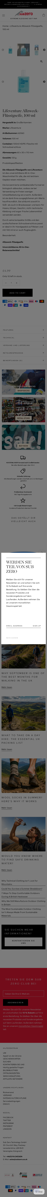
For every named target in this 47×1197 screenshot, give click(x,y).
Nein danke (12, 638)
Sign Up (37, 625)
